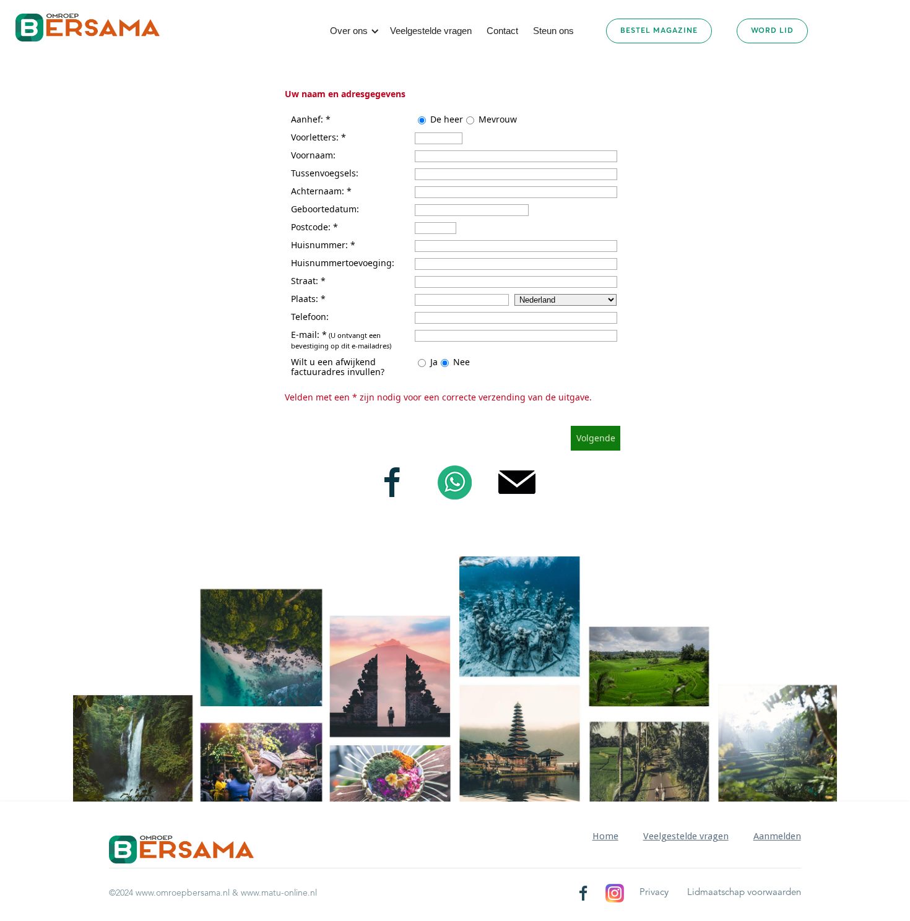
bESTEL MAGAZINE (659, 31)
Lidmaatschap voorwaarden (744, 892)
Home (605, 836)
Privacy (654, 892)
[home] (87, 27)
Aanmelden (777, 836)
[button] (353, 31)
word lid (772, 31)
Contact (502, 30)
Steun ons (553, 30)
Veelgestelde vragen (431, 30)
